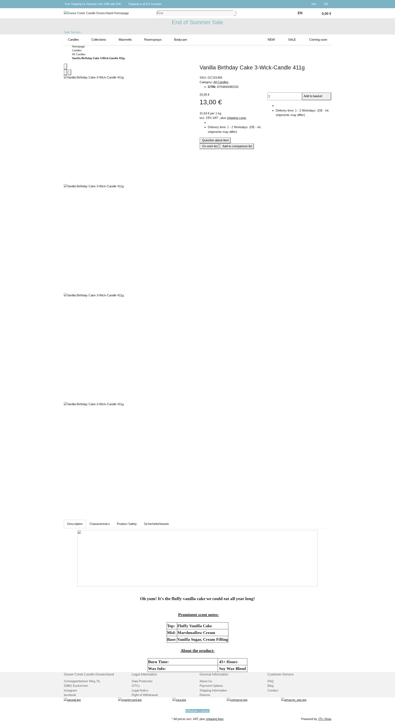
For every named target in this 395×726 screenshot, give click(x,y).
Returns (205, 695)
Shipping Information (213, 690)
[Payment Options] (72, 699)
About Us (206, 681)
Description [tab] (74, 524)
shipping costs (236, 118)
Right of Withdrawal (145, 695)
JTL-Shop (324, 719)
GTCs (136, 685)
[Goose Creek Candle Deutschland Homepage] (96, 13)
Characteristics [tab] (99, 524)
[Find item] (235, 13)
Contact (272, 690)
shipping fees (215, 719)
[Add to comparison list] (65, 72)
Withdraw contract (197, 711)
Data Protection (142, 681)
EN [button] (326, 4)
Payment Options (211, 685)
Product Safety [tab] (127, 524)
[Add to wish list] (69, 72)
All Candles (221, 82)
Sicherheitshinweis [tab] (156, 524)
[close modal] (65, 66)
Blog (270, 685)
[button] (314, 4)
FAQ (270, 681)
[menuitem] (73, 40)
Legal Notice (140, 690)
